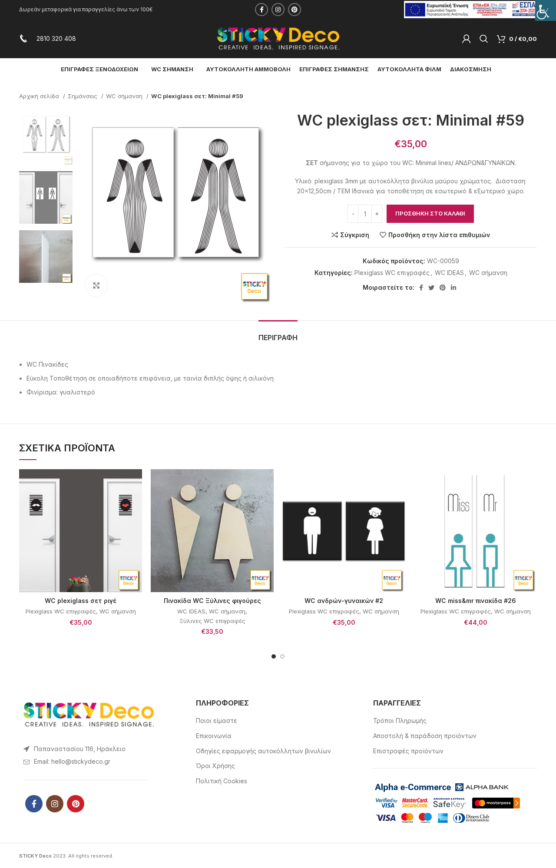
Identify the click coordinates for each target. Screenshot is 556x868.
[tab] (278, 333)
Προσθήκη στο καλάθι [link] (430, 213)
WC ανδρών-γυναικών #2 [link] (343, 600)
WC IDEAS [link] (449, 272)
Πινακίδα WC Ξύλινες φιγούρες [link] (212, 600)
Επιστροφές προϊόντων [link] (408, 751)
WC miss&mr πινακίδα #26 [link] (475, 600)
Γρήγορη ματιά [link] (135, 503)
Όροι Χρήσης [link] (215, 765)
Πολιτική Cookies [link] (221, 781)
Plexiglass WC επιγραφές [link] (392, 272)
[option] (46, 138)
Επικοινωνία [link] (214, 735)
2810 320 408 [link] (56, 38)
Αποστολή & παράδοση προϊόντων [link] (425, 735)
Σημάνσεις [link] (83, 96)
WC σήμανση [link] (125, 96)
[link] (545, 10)
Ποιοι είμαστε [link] (216, 720)
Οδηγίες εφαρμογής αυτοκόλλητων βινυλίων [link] (263, 751)
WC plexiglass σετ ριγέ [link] (80, 600)
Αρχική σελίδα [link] (40, 96)
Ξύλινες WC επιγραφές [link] (212, 620)
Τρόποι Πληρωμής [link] (400, 720)
